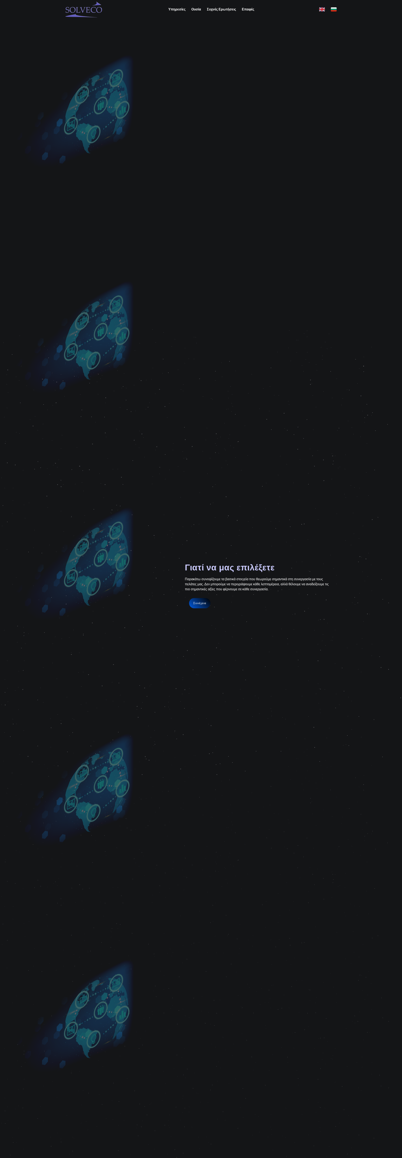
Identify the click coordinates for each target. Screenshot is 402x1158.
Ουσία (196, 9)
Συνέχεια (199, 603)
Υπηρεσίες (177, 9)
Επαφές (248, 9)
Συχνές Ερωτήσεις (221, 9)
